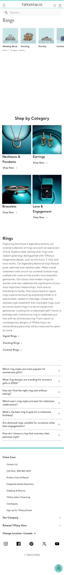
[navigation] (4, 5)
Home (5, 50)
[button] (4, 5)
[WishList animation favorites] (54, 5)
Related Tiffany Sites (15, 525)
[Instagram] (6, 544)
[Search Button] (6, 12)
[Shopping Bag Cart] (60, 5)
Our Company (10, 517)
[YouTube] (57, 544)
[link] (32, 370)
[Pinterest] (32, 544)
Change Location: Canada (18, 533)
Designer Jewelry (18, 50)
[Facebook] (19, 544)
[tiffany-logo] (32, 5)
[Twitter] (44, 544)
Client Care (9, 457)
